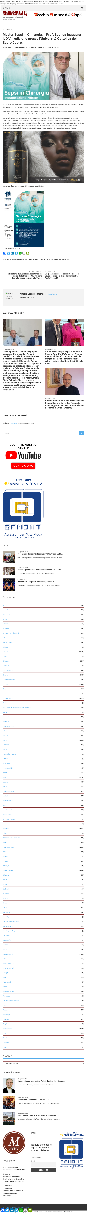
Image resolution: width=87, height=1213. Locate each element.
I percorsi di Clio (8, 768)
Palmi (4, 833)
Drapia (5, 712)
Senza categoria (8, 954)
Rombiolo (6, 894)
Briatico (5, 647)
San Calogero (7, 912)
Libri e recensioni (8, 791)
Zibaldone (6, 1042)
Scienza (5, 945)
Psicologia (6, 866)
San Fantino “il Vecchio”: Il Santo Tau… (33, 1099)
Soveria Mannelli (8, 968)
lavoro (5, 787)
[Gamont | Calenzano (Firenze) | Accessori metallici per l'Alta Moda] (23, 508)
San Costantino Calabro (11, 921)
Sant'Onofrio (7, 940)
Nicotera (5, 828)
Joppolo (5, 782)
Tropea (5, 1010)
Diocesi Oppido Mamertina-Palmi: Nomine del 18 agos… (41, 1081)
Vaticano (6, 1019)
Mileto (5, 805)
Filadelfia (6, 745)
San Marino (6, 935)
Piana (4, 842)
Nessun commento (37, 47)
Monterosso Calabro (10, 819)
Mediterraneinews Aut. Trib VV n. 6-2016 (16, 1207)
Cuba (4, 694)
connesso (14, 423)
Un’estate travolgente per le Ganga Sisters (35, 582)
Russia (5, 903)
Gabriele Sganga (13, 259)
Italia (4, 777)
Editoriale (6, 721)
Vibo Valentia (7, 1028)
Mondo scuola (7, 810)
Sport (4, 977)
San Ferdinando (8, 926)
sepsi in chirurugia (46, 259)
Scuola (5, 949)
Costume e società (9, 680)
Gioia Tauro (6, 763)
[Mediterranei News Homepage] (14, 1143)
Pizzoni (5, 856)
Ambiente (6, 619)
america (5, 624)
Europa (5, 735)
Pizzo (4, 852)
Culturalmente (7, 698)
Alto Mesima (7, 614)
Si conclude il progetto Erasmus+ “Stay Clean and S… (40, 554)
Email (33, 1161)
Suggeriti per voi (8, 991)
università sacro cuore (62, 259)
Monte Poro (7, 814)
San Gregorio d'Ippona (10, 931)
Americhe (6, 628)
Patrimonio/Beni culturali (11, 838)
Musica (5, 824)
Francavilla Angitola (9, 754)
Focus (5, 749)
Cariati (5, 656)
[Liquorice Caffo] (43, 157)
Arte (4, 638)
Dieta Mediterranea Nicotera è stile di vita (16, 707)
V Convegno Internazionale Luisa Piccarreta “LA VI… (39, 570)
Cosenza (5, 675)
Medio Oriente (7, 801)
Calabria (5, 652)
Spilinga (5, 973)
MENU (7, 8)
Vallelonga (6, 1015)
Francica (5, 759)
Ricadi (5, 880)
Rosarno (5, 898)
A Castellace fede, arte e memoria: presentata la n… (39, 1115)
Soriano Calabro (8, 963)
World (5, 1038)
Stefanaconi (7, 982)
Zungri (5, 1047)
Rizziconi (5, 889)
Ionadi (5, 773)
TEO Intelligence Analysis (11, 1001)
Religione (6, 875)
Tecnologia (6, 996)
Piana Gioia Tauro (8, 847)
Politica (5, 861)
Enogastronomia (8, 726)
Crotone (5, 689)
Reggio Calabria (8, 870)
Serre (4, 959)
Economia (6, 717)
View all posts (52, 294)
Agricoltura (6, 610)
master (21, 259)
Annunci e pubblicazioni (11, 633)
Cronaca (5, 684)
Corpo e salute (7, 670)
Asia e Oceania (7, 642)
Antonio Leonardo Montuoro (18, 47)
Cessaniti (6, 666)
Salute (5, 908)
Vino (4, 1033)
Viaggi (5, 1024)
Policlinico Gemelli (32, 259)
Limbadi (5, 796)
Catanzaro (6, 661)
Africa (4, 605)
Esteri (4, 731)
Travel (5, 1005)
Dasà (4, 703)
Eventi (5, 740)
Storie (5, 987)
